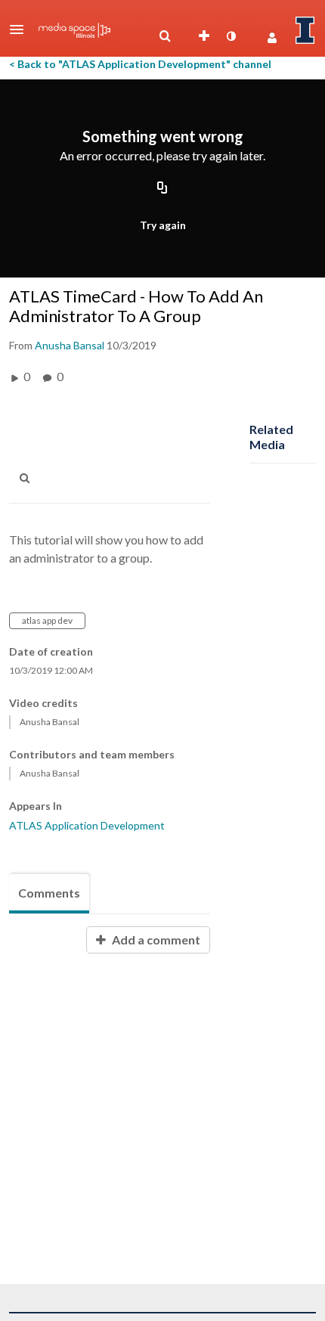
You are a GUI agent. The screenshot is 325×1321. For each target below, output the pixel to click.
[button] (21, 29)
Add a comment (155, 939)
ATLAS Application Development (87, 825)
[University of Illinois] (305, 30)
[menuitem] (165, 36)
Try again (163, 225)
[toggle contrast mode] (230, 36)
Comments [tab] (49, 892)
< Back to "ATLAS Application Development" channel (140, 63)
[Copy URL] (162, 188)
